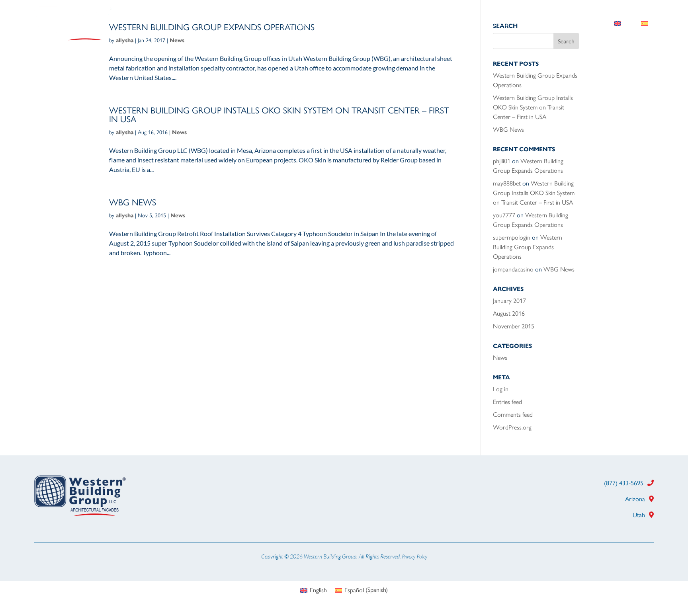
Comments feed (513, 414)
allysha (124, 132)
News (179, 132)
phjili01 (501, 161)
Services (337, 24)
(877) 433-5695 (623, 483)
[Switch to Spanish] (644, 25)
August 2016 (509, 313)
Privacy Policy (414, 556)
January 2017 (509, 301)
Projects (381, 24)
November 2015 (513, 326)
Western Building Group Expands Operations (527, 247)
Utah (639, 515)
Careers (539, 24)
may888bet (507, 183)
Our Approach (433, 24)
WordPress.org (512, 427)
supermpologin (511, 237)
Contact (582, 24)
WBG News (132, 202)
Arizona (635, 499)
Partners (495, 24)
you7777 (504, 215)
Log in (500, 389)
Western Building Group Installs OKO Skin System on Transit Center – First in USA (279, 115)
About (296, 24)
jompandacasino (513, 269)
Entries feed (507, 402)
